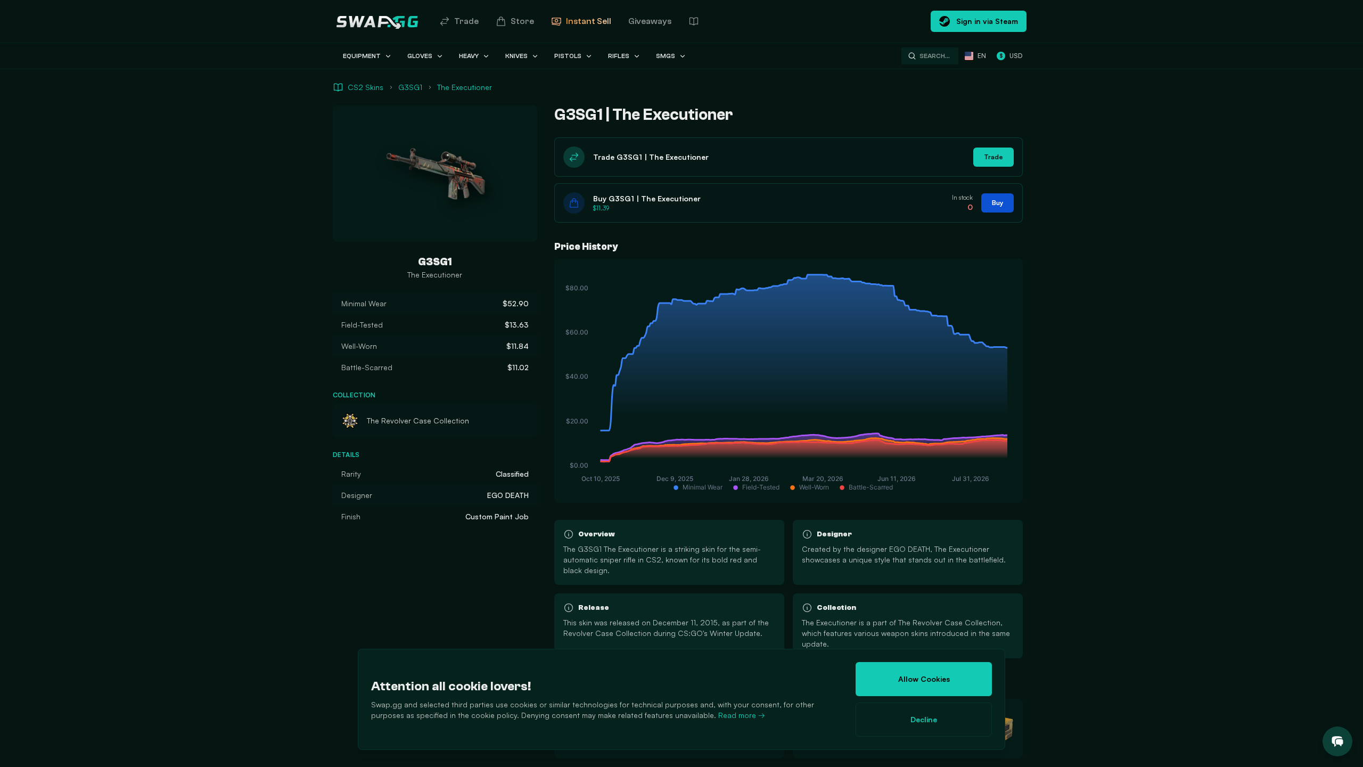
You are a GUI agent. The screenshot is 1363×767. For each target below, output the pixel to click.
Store (522, 21)
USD (1010, 56)
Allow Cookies (924, 678)
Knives (516, 56)
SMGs (665, 56)
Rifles (618, 56)
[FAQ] (693, 21)
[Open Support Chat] (1337, 741)
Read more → (741, 715)
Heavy (469, 56)
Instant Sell (588, 21)
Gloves (419, 56)
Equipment (362, 56)
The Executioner (464, 87)
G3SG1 (410, 87)
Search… (934, 56)
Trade (466, 21)
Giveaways (649, 21)
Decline (923, 719)
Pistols (567, 56)
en (982, 56)
